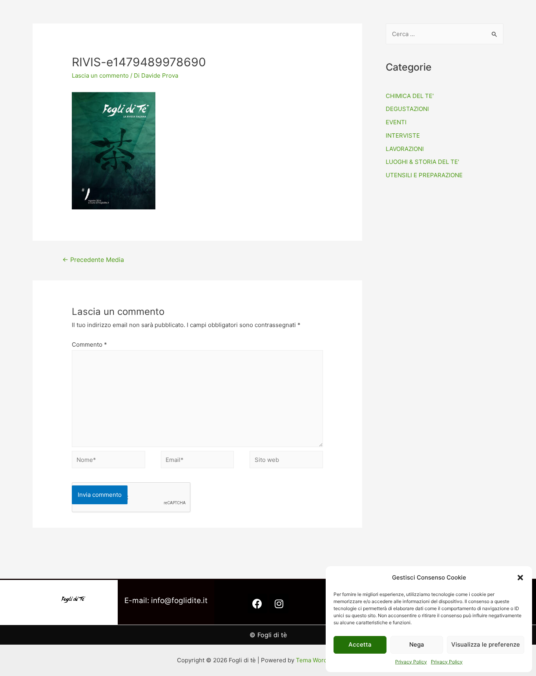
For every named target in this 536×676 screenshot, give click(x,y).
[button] (520, 578)
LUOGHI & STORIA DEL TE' (422, 161)
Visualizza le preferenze (485, 644)
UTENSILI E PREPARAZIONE (424, 175)
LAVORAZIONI (405, 149)
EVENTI (396, 122)
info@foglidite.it (179, 600)
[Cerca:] (444, 34)
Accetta (360, 644)
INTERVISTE (403, 135)
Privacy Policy (411, 662)
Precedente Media (93, 259)
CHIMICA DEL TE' (410, 96)
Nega (416, 644)
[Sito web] (286, 461)
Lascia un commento (100, 75)
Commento (89, 344)
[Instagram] (279, 603)
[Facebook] (257, 603)
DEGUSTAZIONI (407, 109)
